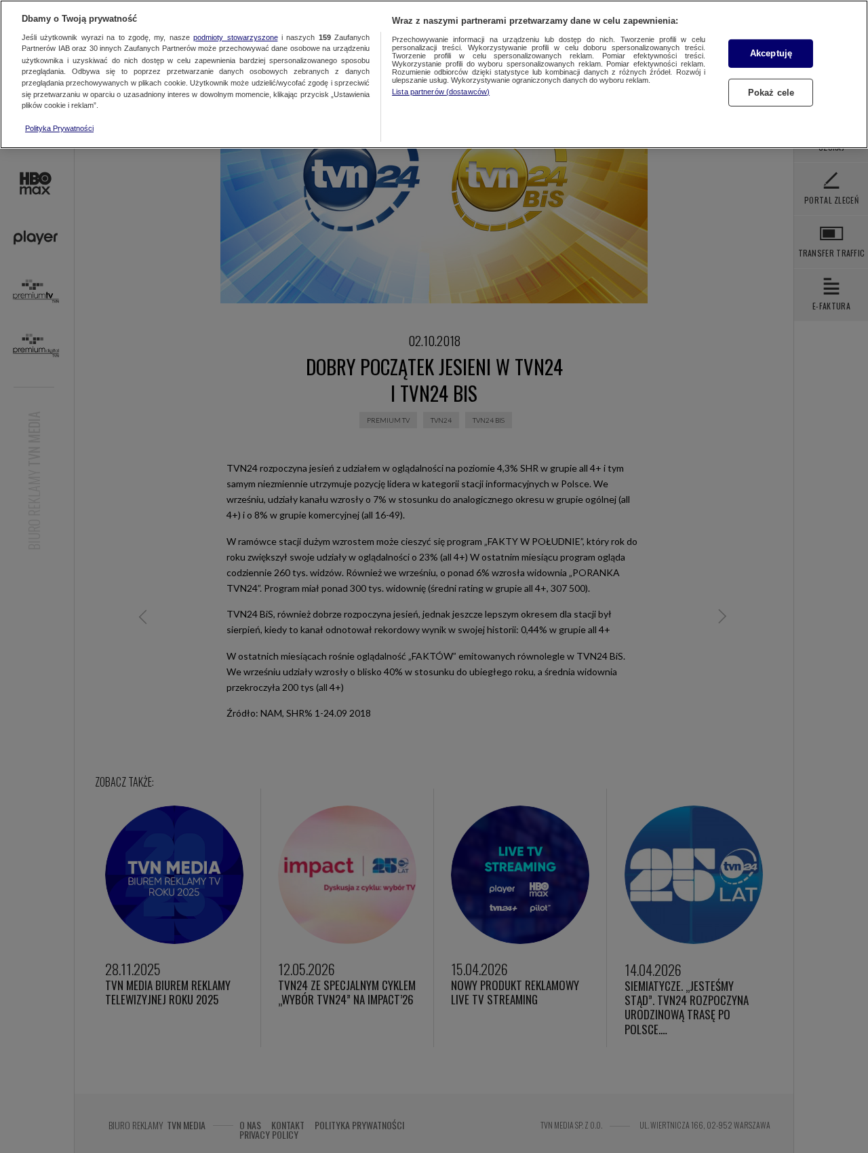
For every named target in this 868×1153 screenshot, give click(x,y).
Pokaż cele (771, 93)
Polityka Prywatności (59, 128)
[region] (434, 74)
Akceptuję (771, 53)
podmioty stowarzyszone (235, 37)
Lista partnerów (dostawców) (441, 92)
